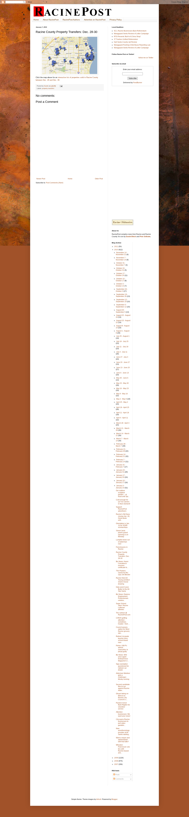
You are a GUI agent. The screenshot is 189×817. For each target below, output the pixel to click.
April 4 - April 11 (122, 418)
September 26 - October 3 (122, 290)
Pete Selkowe (145, 237)
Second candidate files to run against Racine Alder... (123, 687)
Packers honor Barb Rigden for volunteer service (123, 706)
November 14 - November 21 (121, 254)
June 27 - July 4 (122, 357)
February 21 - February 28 (121, 450)
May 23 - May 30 (122, 383)
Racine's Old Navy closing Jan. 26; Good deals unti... (123, 517)
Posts (117, 775)
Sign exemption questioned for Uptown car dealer (122, 667)
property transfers (48, 88)
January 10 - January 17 (121, 481)
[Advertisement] (69, 170)
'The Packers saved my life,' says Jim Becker (123, 573)
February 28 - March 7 (121, 445)
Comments (119, 779)
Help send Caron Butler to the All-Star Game (123, 589)
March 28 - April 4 (122, 423)
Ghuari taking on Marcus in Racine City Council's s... (122, 697)
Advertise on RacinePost (94, 20)
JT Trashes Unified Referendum (126, 39)
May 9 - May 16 (122, 394)
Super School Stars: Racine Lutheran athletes (122, 606)
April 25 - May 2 (122, 402)
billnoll (98, 799)
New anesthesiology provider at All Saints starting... (123, 731)
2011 (116, 246)
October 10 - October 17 (120, 280)
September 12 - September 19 (122, 301)
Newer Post (40, 179)
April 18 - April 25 (122, 407)
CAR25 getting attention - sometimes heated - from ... (123, 621)
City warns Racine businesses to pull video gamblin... (123, 722)
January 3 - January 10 (120, 487)
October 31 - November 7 (120, 264)
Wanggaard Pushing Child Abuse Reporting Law (132, 45)
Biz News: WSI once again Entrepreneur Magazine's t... (122, 658)
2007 (116, 764)
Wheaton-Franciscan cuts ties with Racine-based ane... (123, 749)
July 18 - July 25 (122, 341)
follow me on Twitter (145, 58)
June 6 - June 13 (122, 373)
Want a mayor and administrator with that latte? (123, 740)
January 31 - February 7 (121, 466)
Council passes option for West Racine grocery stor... (123, 630)
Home (36, 20)
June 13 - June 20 (123, 368)
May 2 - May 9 (121, 399)
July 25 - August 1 (123, 336)
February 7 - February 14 (120, 461)
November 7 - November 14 (121, 259)
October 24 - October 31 (120, 269)
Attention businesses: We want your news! (123, 714)
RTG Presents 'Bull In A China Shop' (127, 36)
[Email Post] (61, 86)
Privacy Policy (116, 20)
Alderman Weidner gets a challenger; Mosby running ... (123, 677)
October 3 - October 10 (120, 285)
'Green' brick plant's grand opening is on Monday (122, 534)
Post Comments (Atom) (54, 183)
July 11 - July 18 (122, 347)
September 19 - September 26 (122, 295)
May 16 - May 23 (122, 388)
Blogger (114, 799)
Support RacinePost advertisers (121, 509)
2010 (116, 250)
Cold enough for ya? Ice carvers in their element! (123, 502)
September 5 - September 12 (121, 306)
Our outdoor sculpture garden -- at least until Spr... (122, 493)
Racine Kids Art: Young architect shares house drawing (123, 581)
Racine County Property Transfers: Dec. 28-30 (122, 555)
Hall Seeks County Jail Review (125, 42)
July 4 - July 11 (121, 352)
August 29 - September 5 (121, 311)
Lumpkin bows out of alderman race (123, 542)
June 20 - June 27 (123, 362)
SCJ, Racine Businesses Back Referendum (130, 31)
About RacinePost (51, 20)
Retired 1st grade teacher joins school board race (122, 639)
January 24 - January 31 (121, 471)
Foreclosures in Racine (122, 548)
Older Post (99, 179)
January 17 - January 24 (121, 476)
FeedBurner (137, 83)
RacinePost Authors (71, 20)
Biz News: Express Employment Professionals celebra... (123, 597)
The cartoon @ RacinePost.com (123, 614)
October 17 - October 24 (120, 274)
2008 (116, 761)
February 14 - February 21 (121, 455)
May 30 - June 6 (122, 378)
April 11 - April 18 (122, 413)
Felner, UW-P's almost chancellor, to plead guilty (122, 649)
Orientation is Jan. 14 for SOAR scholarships (123, 525)
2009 (116, 758)
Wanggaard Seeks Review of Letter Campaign (131, 34)
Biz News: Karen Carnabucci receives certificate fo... (122, 564)
